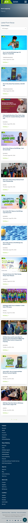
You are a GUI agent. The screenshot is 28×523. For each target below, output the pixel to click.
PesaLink (4, 458)
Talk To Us (4, 476)
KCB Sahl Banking (6, 439)
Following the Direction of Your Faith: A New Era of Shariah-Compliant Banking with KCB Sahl (14, 117)
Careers (4, 482)
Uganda (4, 495)
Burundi (3, 504)
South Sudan (5, 502)
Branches (4, 445)
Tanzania (4, 497)
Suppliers (4, 484)
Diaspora (4, 437)
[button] (25, 2)
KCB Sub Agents (5, 452)
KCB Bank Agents (6, 450)
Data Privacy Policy (6, 512)
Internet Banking (6, 456)
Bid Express (4, 489)
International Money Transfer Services (10, 461)
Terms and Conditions (21, 512)
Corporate (4, 434)
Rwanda (4, 499)
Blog (3, 471)
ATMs (3, 447)
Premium (4, 432)
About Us (4, 469)
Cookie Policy (13, 512)
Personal (4, 428)
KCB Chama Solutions (7, 463)
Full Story (5, 62)
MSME (3, 430)
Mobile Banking (5, 454)
